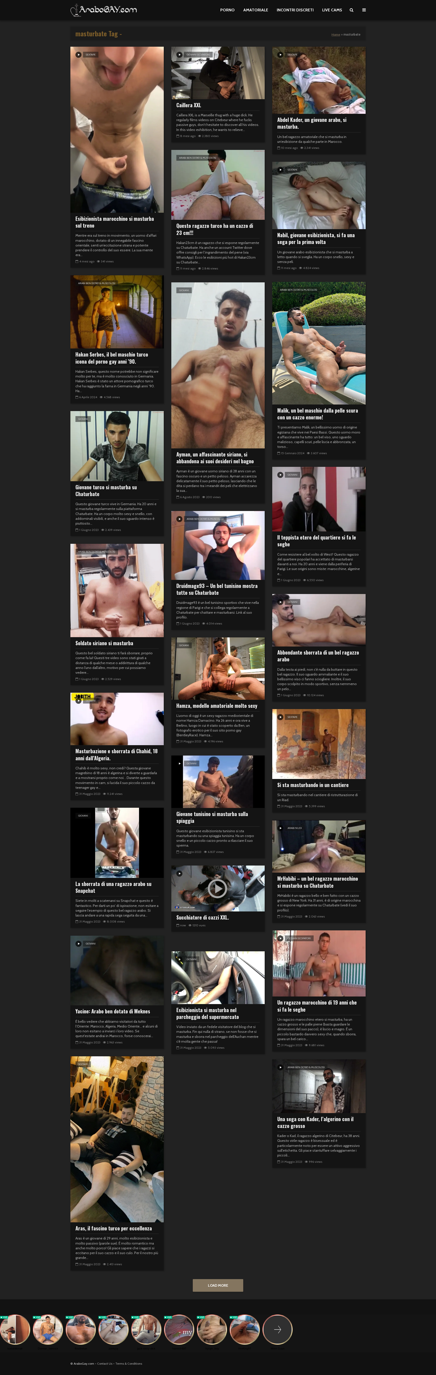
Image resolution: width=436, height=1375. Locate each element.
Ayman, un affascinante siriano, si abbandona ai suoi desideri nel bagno (215, 458)
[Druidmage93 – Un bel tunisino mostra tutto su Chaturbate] (218, 545)
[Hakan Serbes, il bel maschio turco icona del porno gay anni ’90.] (117, 311)
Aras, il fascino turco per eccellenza (113, 1228)
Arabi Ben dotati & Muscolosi (197, 157)
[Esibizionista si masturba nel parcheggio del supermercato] (218, 977)
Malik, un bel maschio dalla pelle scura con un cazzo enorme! (317, 414)
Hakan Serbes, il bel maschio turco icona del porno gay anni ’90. (111, 358)
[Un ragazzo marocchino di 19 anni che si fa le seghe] (319, 963)
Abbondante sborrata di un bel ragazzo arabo (318, 656)
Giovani (184, 290)
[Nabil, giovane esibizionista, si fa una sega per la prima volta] (319, 195)
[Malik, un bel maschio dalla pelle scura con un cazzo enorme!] (319, 342)
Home (336, 34)
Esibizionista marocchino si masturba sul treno (114, 222)
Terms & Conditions (128, 1363)
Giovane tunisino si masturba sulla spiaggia (212, 817)
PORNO (227, 10)
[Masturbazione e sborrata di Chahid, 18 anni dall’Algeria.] (117, 718)
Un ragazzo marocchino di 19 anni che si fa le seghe (317, 1006)
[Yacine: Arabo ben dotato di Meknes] (117, 970)
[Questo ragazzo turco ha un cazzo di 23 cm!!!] (218, 184)
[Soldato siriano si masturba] (117, 590)
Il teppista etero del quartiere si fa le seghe (316, 541)
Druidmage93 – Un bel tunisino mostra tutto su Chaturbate (217, 589)
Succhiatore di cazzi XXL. (202, 917)
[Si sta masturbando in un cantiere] (319, 743)
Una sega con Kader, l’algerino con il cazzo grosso (315, 1122)
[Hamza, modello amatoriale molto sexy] (218, 668)
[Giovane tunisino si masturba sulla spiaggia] (218, 781)
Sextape (91, 54)
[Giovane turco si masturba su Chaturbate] (117, 445)
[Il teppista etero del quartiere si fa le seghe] (319, 498)
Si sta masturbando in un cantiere (313, 784)
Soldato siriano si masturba (104, 643)
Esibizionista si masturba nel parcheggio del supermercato (207, 1013)
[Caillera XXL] (218, 72)
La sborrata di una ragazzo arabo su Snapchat (113, 887)
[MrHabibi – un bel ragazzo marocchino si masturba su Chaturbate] (319, 846)
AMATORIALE (255, 10)
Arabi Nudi (295, 828)
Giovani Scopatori (198, 54)
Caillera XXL (188, 105)
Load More (218, 1285)
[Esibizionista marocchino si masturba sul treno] (117, 129)
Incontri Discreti (295, 10)
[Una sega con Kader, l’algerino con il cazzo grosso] (319, 1085)
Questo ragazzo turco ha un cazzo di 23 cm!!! (214, 229)
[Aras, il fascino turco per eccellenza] (117, 1139)
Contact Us (104, 1363)
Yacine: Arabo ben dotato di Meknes (112, 1011)
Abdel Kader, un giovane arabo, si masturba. (311, 123)
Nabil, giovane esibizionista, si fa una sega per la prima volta (316, 239)
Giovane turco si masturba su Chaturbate (106, 491)
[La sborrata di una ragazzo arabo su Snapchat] (117, 842)
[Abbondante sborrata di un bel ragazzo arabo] (319, 619)
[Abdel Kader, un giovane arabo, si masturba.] (319, 79)
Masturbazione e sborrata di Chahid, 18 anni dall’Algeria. (116, 755)
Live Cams (332, 10)
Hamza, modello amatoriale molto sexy (216, 705)
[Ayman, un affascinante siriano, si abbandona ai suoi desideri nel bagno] (218, 365)
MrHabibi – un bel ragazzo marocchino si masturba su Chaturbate (317, 882)
